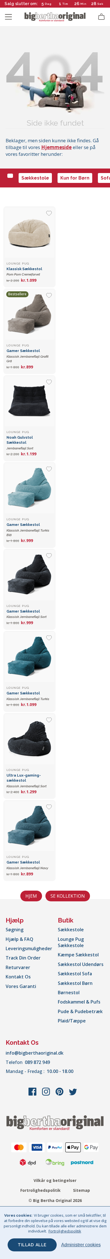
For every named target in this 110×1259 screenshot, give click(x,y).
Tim (65, 3)
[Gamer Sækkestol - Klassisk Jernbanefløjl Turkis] (29, 657)
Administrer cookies (81, 1244)
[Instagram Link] (46, 1094)
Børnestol (69, 992)
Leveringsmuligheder (29, 948)
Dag (48, 3)
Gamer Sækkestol (27, 356)
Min (83, 3)
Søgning (14, 929)
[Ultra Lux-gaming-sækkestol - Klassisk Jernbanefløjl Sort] (29, 739)
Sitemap (81, 1190)
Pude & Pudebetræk (80, 1011)
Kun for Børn (74, 178)
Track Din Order (23, 958)
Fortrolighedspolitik (40, 1190)
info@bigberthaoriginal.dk (34, 1053)
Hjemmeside (56, 147)
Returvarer (18, 967)
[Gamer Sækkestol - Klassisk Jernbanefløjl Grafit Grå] (29, 315)
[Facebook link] (33, 1094)
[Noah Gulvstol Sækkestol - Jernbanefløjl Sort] (29, 401)
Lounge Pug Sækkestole (71, 942)
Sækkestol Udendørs (81, 964)
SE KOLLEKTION (67, 896)
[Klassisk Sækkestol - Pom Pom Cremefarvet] (29, 232)
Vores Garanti (21, 986)
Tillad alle (32, 1244)
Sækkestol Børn (75, 983)
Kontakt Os (18, 977)
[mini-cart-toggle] (101, 16)
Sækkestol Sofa (75, 974)
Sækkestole (35, 178)
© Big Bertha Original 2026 (55, 1200)
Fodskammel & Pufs (79, 1002)
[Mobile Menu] (8, 17)
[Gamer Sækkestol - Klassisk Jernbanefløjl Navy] (29, 826)
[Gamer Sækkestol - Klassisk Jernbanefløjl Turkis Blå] (29, 488)
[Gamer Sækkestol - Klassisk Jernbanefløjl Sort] (29, 575)
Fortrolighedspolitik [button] (65, 1231)
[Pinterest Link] (60, 1094)
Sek (100, 3)
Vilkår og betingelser (55, 1180)
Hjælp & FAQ (19, 939)
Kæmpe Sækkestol (78, 955)
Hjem (31, 896)
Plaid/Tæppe (72, 1021)
